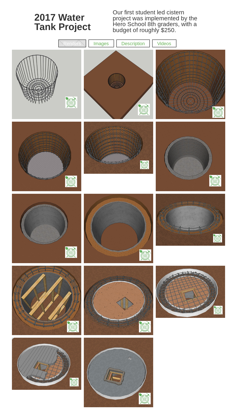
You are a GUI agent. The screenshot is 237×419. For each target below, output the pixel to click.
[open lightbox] (46, 84)
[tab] (72, 43)
